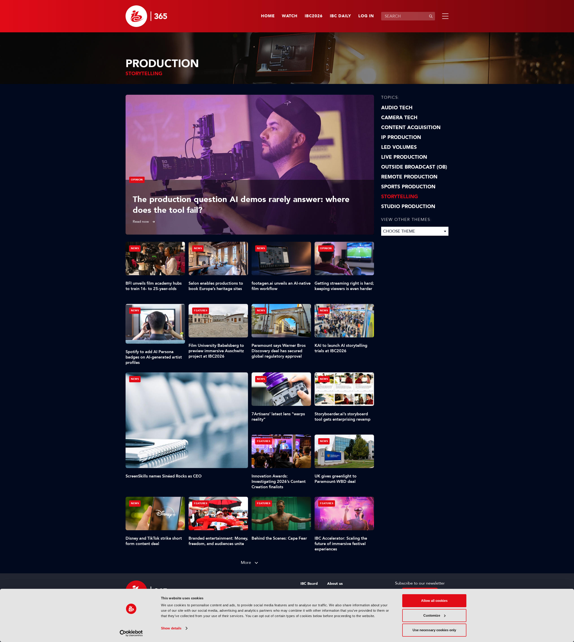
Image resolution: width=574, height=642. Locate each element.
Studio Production (408, 206)
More (246, 562)
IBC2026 (314, 16)
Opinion (137, 179)
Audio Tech (397, 107)
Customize (431, 615)
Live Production (404, 157)
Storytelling (399, 196)
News (135, 379)
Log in (366, 16)
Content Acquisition (411, 127)
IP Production (401, 137)
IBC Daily (340, 16)
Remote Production (409, 177)
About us (335, 583)
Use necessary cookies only (434, 630)
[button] (444, 16)
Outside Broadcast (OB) (414, 167)
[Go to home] (146, 16)
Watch (290, 16)
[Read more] (250, 165)
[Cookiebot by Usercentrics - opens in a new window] (131, 633)
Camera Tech (399, 117)
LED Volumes (399, 147)
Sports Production (408, 186)
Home (268, 16)
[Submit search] (430, 16)
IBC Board (309, 583)
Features (200, 310)
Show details (171, 628)
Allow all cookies (434, 600)
